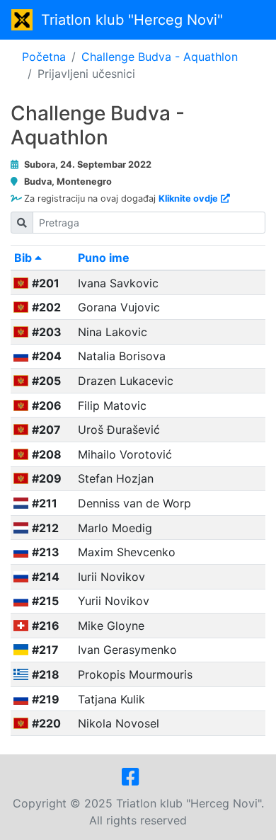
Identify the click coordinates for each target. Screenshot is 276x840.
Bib (24, 258)
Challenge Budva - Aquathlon (159, 57)
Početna (44, 57)
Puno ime (104, 258)
